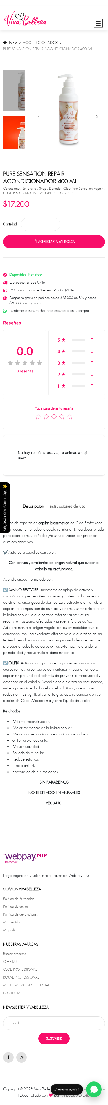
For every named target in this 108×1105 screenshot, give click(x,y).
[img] (25, 363)
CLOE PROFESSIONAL (20, 193)
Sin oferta (29, 188)
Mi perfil (9, 930)
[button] (76, 340)
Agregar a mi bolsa (56, 241)
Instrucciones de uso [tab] (67, 506)
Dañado (55, 188)
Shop (43, 188)
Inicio (12, 42)
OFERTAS (10, 961)
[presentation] (38, 116)
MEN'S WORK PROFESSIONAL (26, 985)
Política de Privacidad (18, 898)
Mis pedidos (12, 922)
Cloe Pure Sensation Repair (83, 188)
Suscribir (54, 1038)
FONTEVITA (11, 993)
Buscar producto (14, 954)
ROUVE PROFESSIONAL (21, 977)
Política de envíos (15, 906)
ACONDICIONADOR (40, 42)
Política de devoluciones (20, 914)
